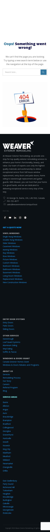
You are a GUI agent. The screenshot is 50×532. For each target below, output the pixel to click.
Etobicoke (7, 513)
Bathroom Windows (11, 269)
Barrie (5, 402)
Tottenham (8, 490)
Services (6, 374)
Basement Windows (11, 272)
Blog (5, 391)
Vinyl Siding (7, 348)
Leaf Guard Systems (11, 342)
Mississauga (8, 506)
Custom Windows (10, 262)
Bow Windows (9, 256)
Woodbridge (8, 497)
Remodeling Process (12, 377)
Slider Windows (9, 243)
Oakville (6, 503)
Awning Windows (10, 249)
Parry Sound (8, 484)
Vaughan (6, 493)
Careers (6, 384)
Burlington (7, 500)
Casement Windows (11, 246)
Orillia (5, 470)
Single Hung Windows (12, 236)
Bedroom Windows (11, 266)
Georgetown (8, 510)
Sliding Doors (8, 329)
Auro (5, 413)
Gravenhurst (8, 434)
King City (6, 449)
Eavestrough (8, 339)
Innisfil (5, 442)
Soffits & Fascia (9, 352)
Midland (6, 460)
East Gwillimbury (10, 480)
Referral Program (10, 387)
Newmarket (8, 463)
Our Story (7, 381)
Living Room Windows (12, 276)
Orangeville (7, 467)
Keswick (6, 445)
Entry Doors (8, 322)
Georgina (7, 431)
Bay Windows (9, 253)
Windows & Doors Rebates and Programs (21, 365)
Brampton (7, 420)
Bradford (7, 424)
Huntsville (7, 438)
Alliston (6, 406)
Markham (7, 452)
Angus (5, 409)
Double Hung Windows (13, 240)
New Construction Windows (15, 282)
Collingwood (8, 427)
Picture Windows (10, 259)
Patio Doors (8, 325)
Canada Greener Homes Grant (16, 361)
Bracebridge (8, 416)
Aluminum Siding (10, 345)
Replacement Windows (13, 279)
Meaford (6, 456)
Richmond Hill (9, 487)
